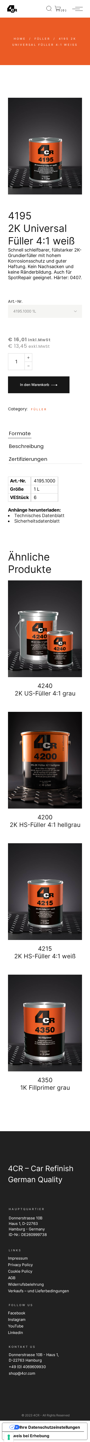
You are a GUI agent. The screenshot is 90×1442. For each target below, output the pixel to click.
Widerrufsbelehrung (26, 1284)
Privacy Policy (20, 1264)
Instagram (17, 1319)
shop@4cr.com (22, 1373)
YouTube (16, 1326)
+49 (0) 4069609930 (27, 1366)
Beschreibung (26, 446)
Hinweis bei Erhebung (27, 1435)
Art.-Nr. (15, 301)
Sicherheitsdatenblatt (37, 521)
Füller (39, 409)
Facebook (16, 1313)
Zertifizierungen (28, 459)
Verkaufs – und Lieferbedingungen (38, 1290)
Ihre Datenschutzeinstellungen (50, 1427)
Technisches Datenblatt (39, 515)
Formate (20, 433)
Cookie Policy (20, 1271)
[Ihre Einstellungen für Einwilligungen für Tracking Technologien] (9, 1437)
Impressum (18, 1258)
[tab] (20, 433)
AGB (12, 1277)
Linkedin (15, 1332)
